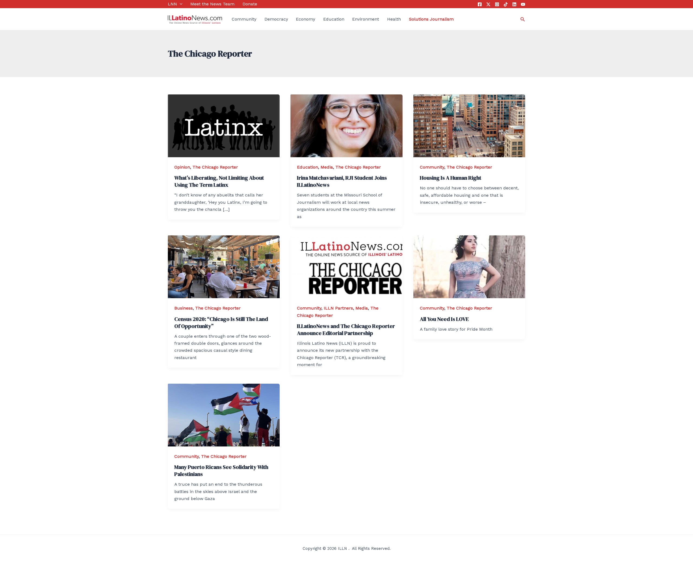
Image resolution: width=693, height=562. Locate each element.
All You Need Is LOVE (444, 319)
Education (333, 19)
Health (394, 19)
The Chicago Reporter (215, 167)
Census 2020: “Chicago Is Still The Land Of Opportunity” (221, 322)
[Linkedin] (514, 4)
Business (183, 308)
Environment (365, 19)
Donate (250, 3)
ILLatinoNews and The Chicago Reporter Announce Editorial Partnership (346, 329)
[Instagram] (497, 4)
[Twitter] (488, 4)
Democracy (276, 19)
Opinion (182, 167)
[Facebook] (480, 4)
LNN (172, 3)
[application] (179, 4)
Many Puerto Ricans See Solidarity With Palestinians (221, 470)
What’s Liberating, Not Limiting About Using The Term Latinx (219, 181)
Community (244, 19)
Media (327, 167)
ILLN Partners (338, 308)
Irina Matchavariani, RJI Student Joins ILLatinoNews (342, 181)
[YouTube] (523, 4)
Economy (305, 19)
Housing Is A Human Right (450, 178)
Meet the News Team (212, 3)
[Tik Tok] (506, 4)
